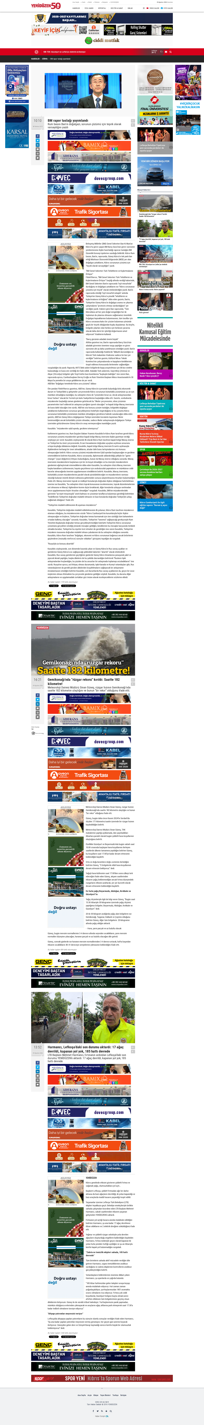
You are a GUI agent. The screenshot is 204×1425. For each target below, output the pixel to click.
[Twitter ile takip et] (98, 1411)
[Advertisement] (17, 167)
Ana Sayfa (75, 2)
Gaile (83, 2)
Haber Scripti (100, 1416)
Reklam (97, 2)
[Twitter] (38, 140)
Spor (142, 449)
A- (133, 125)
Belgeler (105, 2)
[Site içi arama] (170, 51)
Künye (96, 1395)
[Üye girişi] (106, 1411)
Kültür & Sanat (148, 383)
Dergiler (144, 350)
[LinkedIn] (38, 145)
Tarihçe (115, 1395)
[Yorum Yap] (38, 158)
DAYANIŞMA (115, 2)
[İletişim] (166, 51)
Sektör (144, 416)
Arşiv (90, 1395)
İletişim (123, 1395)
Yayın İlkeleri (105, 1395)
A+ (133, 121)
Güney (143, 482)
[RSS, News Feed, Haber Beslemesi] (102, 1411)
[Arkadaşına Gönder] (38, 149)
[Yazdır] (38, 153)
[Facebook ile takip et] (93, 1411)
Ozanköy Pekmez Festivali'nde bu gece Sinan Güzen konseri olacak (71, 52)
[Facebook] (38, 136)
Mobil (90, 2)
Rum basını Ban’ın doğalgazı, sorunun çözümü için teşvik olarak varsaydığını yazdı (84, 126)
